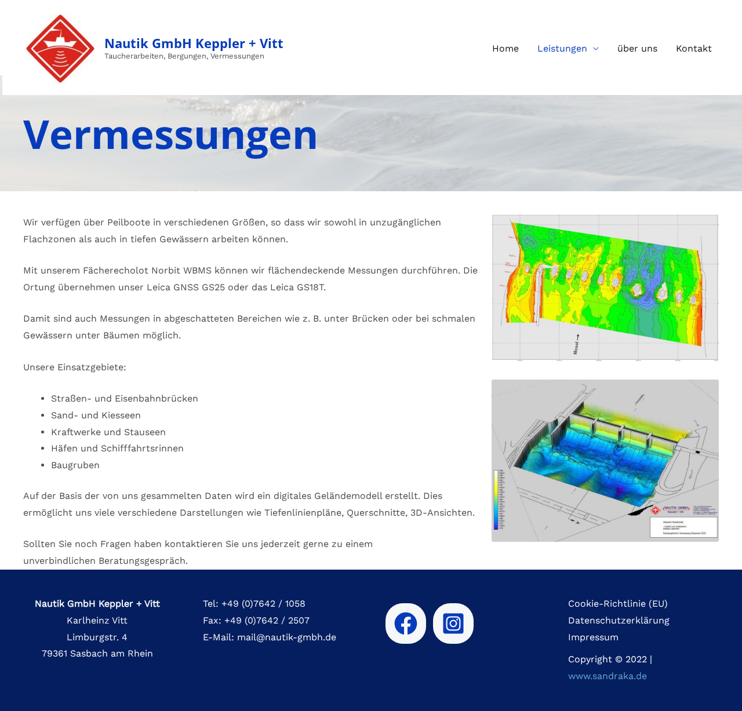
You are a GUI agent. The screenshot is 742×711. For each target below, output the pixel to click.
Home (505, 48)
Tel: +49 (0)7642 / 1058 (254, 603)
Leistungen (562, 48)
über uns (637, 48)
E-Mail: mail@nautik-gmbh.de (269, 637)
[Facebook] (405, 623)
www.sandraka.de (607, 675)
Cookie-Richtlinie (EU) (618, 603)
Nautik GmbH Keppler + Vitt (193, 43)
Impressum (593, 637)
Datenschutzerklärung (619, 620)
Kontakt (694, 48)
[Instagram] (453, 623)
